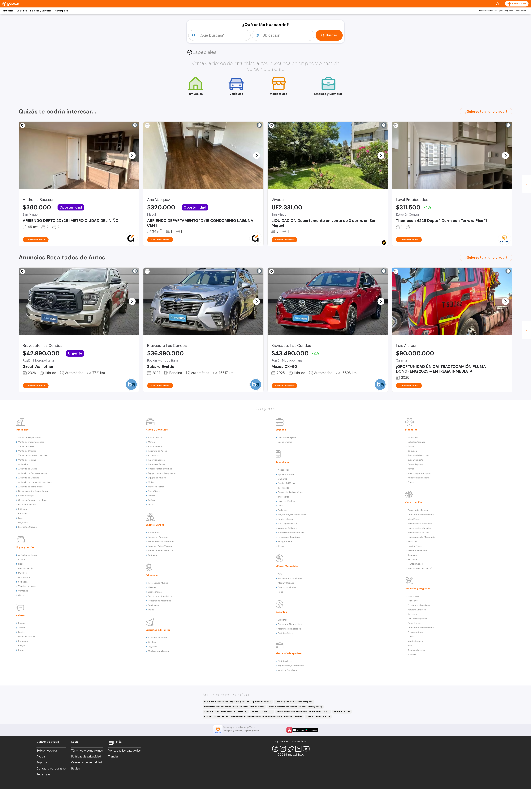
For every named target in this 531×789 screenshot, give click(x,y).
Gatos (411, 446)
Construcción (413, 502)
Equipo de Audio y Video (290, 492)
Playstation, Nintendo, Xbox (292, 514)
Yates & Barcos (155, 524)
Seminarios (153, 605)
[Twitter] (291, 749)
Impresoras (283, 496)
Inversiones (413, 596)
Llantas (151, 495)
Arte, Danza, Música (158, 582)
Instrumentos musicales (290, 578)
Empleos (281, 429)
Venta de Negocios (417, 618)
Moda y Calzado (26, 636)
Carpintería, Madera (418, 510)
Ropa (21, 650)
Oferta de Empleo (287, 437)
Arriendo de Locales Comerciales (35, 482)
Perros (411, 468)
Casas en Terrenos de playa (32, 500)
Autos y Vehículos (157, 429)
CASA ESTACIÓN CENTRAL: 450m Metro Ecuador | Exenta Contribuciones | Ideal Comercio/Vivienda (253, 716)
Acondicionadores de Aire (291, 532)
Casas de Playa (26, 495)
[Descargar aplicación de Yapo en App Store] (298, 730)
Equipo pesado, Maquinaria (161, 473)
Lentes (21, 632)
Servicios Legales (416, 650)
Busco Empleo (285, 441)
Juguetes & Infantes (158, 630)
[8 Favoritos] (147, 125)
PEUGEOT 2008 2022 (262, 711)
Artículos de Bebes (27, 555)
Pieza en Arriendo (27, 504)
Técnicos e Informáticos (160, 596)
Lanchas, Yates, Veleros (160, 546)
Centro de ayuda (522, 11)
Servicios (412, 555)
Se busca (23, 581)
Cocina (21, 559)
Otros (21, 595)
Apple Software (286, 474)
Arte (280, 573)
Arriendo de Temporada (30, 486)
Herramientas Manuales (419, 528)
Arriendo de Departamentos (32, 473)
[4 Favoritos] (271, 125)
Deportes (281, 612)
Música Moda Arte (287, 566)
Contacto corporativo (51, 768)
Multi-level (413, 600)
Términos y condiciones (87, 751)
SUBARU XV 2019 (342, 711)
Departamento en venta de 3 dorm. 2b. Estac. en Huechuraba (234, 706)
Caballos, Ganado (416, 441)
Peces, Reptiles (415, 464)
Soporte (42, 762)
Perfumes (23, 641)
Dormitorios (24, 577)
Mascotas (411, 429)
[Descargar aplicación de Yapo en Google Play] (311, 730)
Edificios (22, 509)
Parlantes (282, 510)
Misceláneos (414, 519)
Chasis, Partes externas (160, 468)
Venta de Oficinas (27, 450)
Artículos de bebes (157, 637)
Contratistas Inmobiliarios (421, 514)
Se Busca (152, 500)
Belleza (20, 615)
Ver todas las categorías (124, 751)
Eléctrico (412, 541)
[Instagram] (283, 749)
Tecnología (282, 462)
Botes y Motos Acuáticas (161, 541)
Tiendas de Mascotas (419, 455)
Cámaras (282, 478)
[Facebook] (275, 749)
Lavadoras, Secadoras (289, 537)
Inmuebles (7, 10)
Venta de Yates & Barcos (160, 550)
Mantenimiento (415, 563)
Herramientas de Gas (418, 532)
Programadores (415, 632)
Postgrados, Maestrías (159, 600)
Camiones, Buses (156, 464)
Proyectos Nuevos (27, 526)
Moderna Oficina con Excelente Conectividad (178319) (295, 706)
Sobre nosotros (47, 751)
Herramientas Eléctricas (420, 523)
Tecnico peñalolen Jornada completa (294, 701)
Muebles (22, 572)
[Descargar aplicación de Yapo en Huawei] (289, 730)
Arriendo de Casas (27, 468)
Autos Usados (155, 437)
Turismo (412, 654)
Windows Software (287, 528)
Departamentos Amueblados (33, 491)
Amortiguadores (156, 459)
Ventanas (23, 590)
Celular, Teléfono (286, 483)
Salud (410, 645)
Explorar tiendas (486, 11)
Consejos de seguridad (503, 11)
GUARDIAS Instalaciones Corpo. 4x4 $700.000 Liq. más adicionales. (237, 701)
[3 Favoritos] (395, 125)
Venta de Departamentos (31, 441)
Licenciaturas (155, 591)
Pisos (21, 563)
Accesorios (154, 455)
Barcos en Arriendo (158, 537)
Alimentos (413, 437)
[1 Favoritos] (271, 271)
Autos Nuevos (155, 446)
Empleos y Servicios (40, 10)
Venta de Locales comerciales (33, 455)
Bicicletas (282, 619)
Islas (20, 518)
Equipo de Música (157, 477)
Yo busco (153, 555)
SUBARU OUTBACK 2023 (318, 716)
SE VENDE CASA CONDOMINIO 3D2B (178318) (225, 711)
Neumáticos (154, 491)
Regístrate (43, 774)
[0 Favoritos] (22, 271)
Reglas (75, 768)
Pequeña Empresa (417, 609)
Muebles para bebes (158, 651)
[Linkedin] (298, 749)
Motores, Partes (156, 486)
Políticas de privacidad (86, 756)
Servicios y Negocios (417, 588)
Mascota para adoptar (419, 473)
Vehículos (22, 10)
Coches (152, 642)
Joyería (21, 627)
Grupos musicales (287, 587)
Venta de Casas (26, 446)
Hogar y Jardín (25, 547)
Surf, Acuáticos (285, 633)
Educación (152, 575)
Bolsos (21, 623)
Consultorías (414, 623)
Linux (280, 505)
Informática (283, 487)
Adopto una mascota (419, 477)
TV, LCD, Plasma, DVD (288, 523)
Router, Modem (285, 519)
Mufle (151, 482)
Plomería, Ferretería (417, 550)
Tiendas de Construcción (420, 568)
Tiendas (113, 756)
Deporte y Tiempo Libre (290, 624)
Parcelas (22, 513)
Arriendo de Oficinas (28, 477)
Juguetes (153, 646)
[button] (132, 155)
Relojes (21, 645)
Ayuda (41, 756)
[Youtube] (306, 749)
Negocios (23, 522)
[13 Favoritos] (22, 125)
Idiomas (152, 587)
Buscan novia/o (415, 459)
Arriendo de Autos (157, 450)
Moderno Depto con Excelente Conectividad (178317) (303, 711)
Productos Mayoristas (419, 605)
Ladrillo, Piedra (415, 546)
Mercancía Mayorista (289, 653)
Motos (151, 441)
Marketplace (61, 10)
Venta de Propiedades (29, 437)
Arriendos (23, 464)
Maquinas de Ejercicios (289, 628)
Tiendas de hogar (27, 586)
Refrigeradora (285, 541)
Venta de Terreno (27, 459)
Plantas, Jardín (25, 568)
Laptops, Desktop (287, 501)
